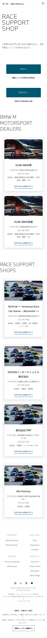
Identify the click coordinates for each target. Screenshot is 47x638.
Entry (35, 540)
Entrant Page (35, 575)
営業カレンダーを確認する (24, 628)
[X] (26, 583)
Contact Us (35, 562)
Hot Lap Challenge (12, 562)
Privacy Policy (34, 566)
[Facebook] (21, 583)
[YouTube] (32, 583)
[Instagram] (15, 583)
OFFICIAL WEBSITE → (23, 186)
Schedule (35, 550)
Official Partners (12, 540)
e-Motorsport (12, 566)
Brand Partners (12, 545)
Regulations (35, 545)
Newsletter (35, 571)
